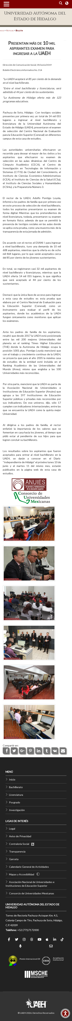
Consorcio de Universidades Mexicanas (31, 893)
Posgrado (14, 802)
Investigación (17, 810)
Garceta (13, 859)
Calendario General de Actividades (29, 866)
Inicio (12, 779)
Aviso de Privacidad (20, 836)
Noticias (10, 30)
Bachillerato (16, 787)
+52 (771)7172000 (28, 930)
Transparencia (17, 851)
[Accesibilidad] (65, 1013)
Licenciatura (16, 794)
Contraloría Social (20, 843)
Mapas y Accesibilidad (21, 874)
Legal (12, 828)
